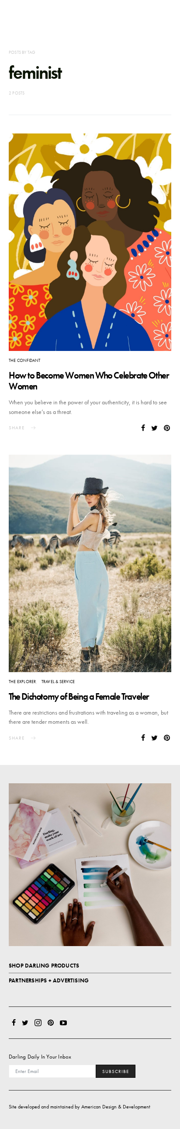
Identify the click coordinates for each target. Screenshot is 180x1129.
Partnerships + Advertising (49, 980)
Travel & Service (58, 681)
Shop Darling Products (44, 965)
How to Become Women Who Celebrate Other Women (89, 380)
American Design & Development (115, 1106)
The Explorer (22, 681)
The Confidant (25, 360)
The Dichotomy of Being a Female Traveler (79, 696)
